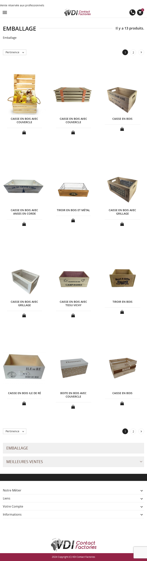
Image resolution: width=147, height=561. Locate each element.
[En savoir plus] (77, 435)
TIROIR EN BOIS (122, 301)
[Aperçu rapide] (70, 435)
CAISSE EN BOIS (122, 119)
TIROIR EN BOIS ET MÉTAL (73, 210)
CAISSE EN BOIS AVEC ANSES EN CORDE (24, 211)
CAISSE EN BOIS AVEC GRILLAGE (122, 211)
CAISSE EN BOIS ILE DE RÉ (24, 393)
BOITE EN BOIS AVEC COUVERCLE (73, 394)
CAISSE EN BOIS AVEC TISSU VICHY (73, 303)
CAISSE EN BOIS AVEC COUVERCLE (24, 120)
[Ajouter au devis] (24, 131)
